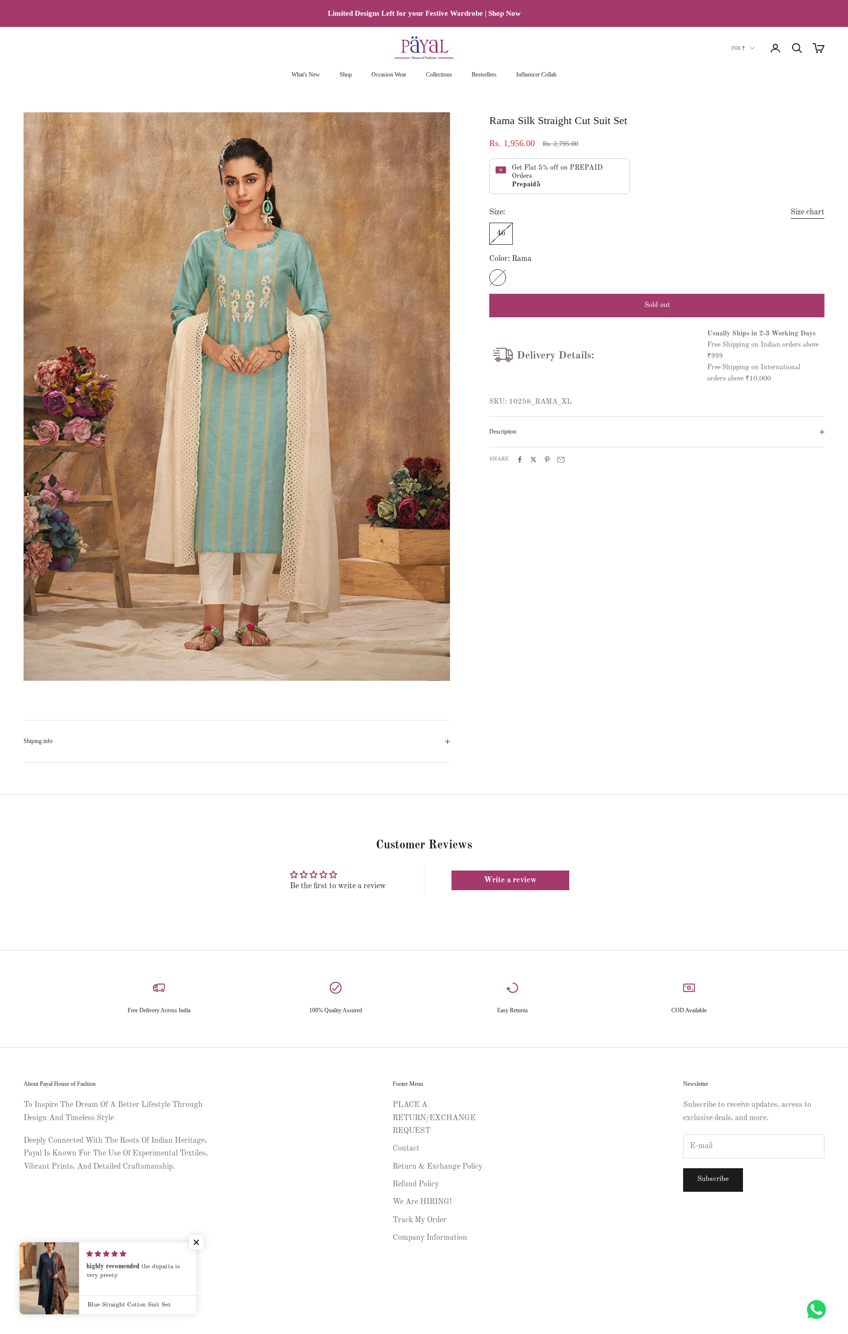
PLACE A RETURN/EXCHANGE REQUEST (434, 1118)
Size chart (807, 212)
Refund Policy (416, 1184)
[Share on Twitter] (533, 459)
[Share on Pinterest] (547, 459)
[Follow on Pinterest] (54, 1273)
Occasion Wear (388, 74)
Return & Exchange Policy (437, 1167)
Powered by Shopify (82, 1306)
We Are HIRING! (422, 1202)
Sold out (657, 305)
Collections (439, 74)
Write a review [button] (510, 880)
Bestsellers (484, 74)
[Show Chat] (819, 1309)
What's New (306, 74)
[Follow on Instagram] (28, 1273)
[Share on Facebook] (520, 459)
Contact (406, 1149)
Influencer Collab (536, 74)
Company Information (430, 1238)
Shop (346, 74)
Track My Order (420, 1220)
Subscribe (713, 1179)
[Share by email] (561, 459)
